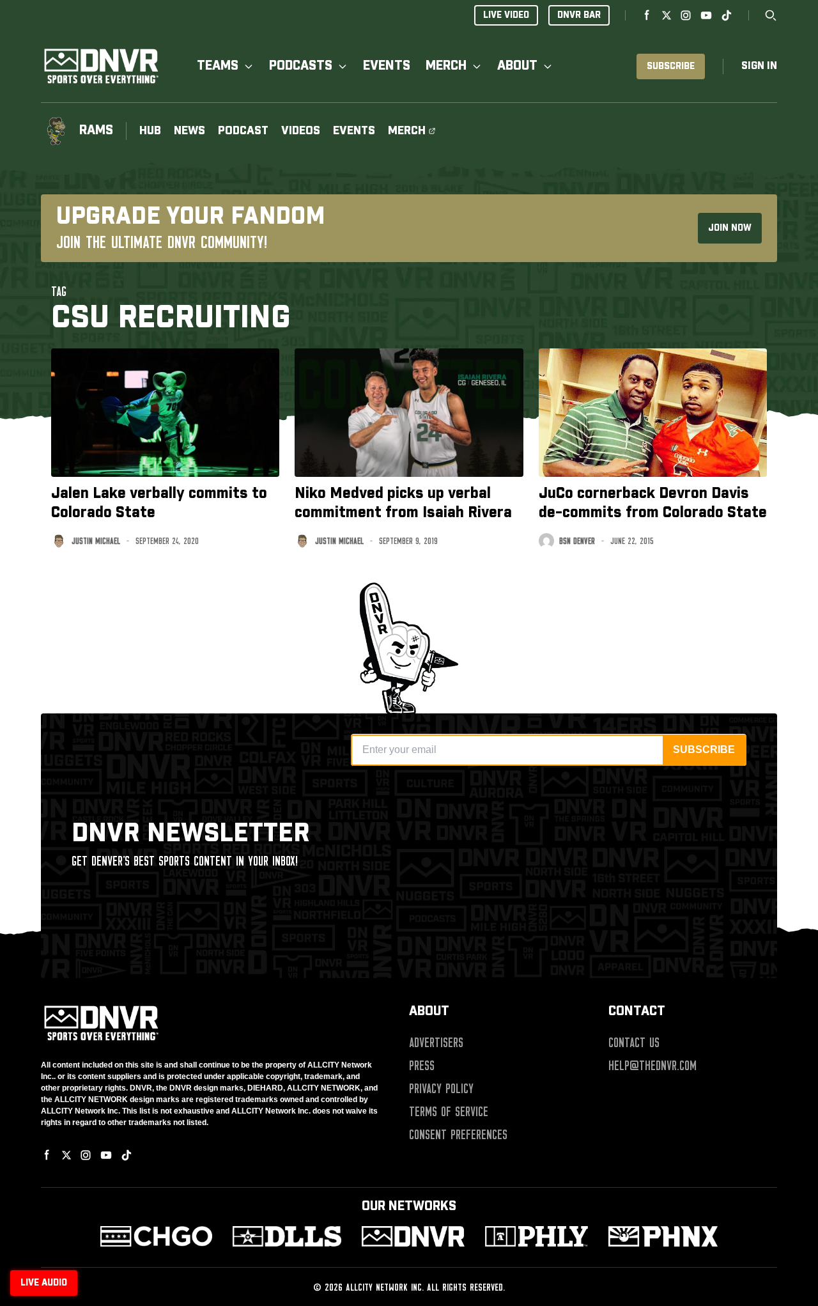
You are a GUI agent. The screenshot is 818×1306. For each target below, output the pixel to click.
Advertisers (436, 1042)
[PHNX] (663, 1236)
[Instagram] (685, 15)
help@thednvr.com (652, 1065)
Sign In (759, 66)
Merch (446, 66)
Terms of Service (448, 1111)
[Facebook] (647, 15)
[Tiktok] (726, 15)
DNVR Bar (579, 15)
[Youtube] (706, 15)
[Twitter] (666, 15)
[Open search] (770, 15)
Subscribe (671, 66)
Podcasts (300, 66)
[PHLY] (536, 1236)
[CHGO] (156, 1236)
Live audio (43, 1283)
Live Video (506, 15)
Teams (217, 66)
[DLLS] (287, 1236)
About (517, 66)
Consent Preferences (458, 1134)
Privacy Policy (441, 1088)
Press (422, 1065)
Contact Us (634, 1042)
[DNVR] (413, 1236)
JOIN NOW (730, 228)
